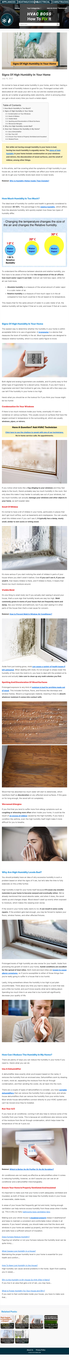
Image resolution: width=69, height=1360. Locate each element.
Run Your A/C (13, 134)
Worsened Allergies (15, 124)
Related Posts (13, 139)
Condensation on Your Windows (19, 114)
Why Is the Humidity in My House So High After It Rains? (26, 1280)
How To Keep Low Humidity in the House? (20, 1265)
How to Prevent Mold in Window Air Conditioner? (31, 614)
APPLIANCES (9, 2)
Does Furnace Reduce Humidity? (16, 1237)
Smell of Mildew (13, 116)
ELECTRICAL (43, 2)
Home (17, 8)
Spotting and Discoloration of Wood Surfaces (24, 121)
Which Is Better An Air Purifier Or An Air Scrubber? (32, 1169)
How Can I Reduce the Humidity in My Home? (22, 129)
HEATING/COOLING (26, 2)
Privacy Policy (40, 1350)
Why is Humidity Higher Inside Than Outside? (29, 181)
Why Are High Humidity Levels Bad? (18, 126)
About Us (30, 1350)
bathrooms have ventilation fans (36, 1212)
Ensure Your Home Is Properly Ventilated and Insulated (28, 137)
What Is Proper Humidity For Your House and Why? (23, 1291)
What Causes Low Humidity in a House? (19, 1251)
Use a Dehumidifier (14, 132)
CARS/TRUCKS (60, 2)
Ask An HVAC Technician (57, 8)
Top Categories (33, 8)
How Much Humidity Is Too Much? (17, 108)
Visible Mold (12, 119)
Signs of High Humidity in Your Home (19, 111)
